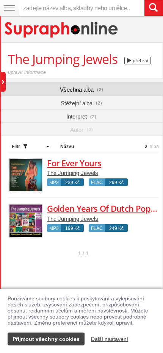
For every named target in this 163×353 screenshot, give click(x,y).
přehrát (140, 60)
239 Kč (72, 182)
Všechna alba (81, 89)
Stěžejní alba (81, 103)
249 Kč (116, 228)
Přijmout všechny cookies (46, 339)
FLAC (97, 182)
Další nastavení (109, 339)
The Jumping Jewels (72, 173)
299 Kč (116, 182)
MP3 (54, 182)
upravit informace (27, 72)
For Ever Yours (74, 163)
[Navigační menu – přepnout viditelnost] (9, 8)
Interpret (81, 116)
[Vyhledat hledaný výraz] (153, 8)
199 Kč (72, 228)
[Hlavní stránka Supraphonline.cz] (61, 30)
